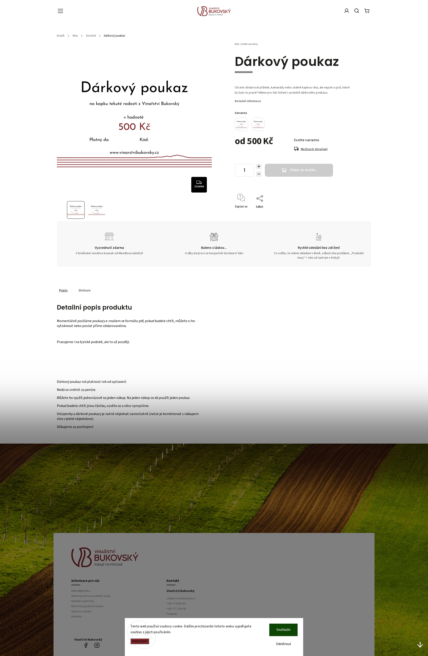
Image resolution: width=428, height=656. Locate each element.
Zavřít (338, 213)
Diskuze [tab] (85, 290)
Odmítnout (283, 644)
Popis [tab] (63, 290)
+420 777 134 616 (176, 609)
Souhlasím (283, 629)
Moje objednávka (80, 591)
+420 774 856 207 (176, 604)
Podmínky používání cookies (87, 606)
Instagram (97, 645)
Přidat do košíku (303, 170)
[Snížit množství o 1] (258, 174)
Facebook (172, 614)
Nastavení (139, 641)
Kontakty (76, 616)
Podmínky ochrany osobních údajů (91, 596)
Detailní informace (248, 101)
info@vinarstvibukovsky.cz (181, 598)
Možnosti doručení (314, 149)
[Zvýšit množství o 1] (258, 166)
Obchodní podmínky (82, 601)
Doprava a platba (81, 611)
